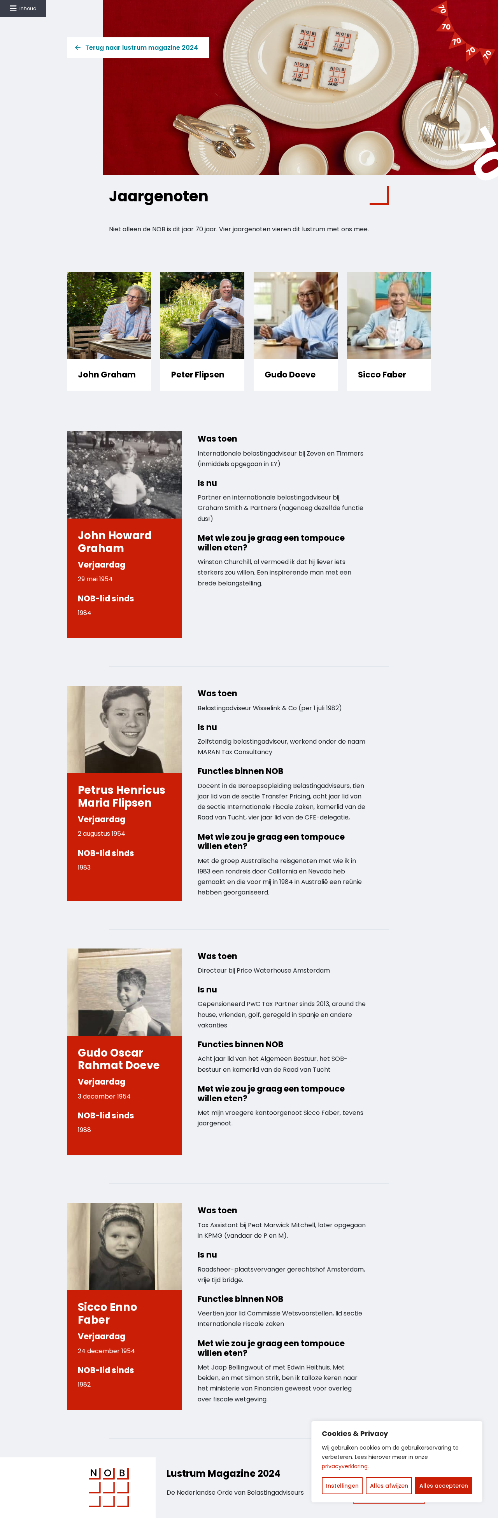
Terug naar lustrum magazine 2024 (141, 47)
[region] (396, 1461)
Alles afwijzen (389, 1486)
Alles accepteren (443, 1486)
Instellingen (342, 1486)
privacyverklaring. (345, 1466)
